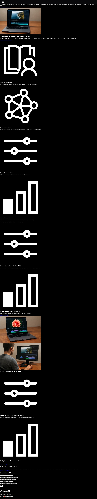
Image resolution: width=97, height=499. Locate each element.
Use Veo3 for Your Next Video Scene (6, 40)
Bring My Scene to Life (4, 315)
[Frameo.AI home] (5, 2)
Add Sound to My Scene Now (5, 464)
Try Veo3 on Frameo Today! (4, 470)
